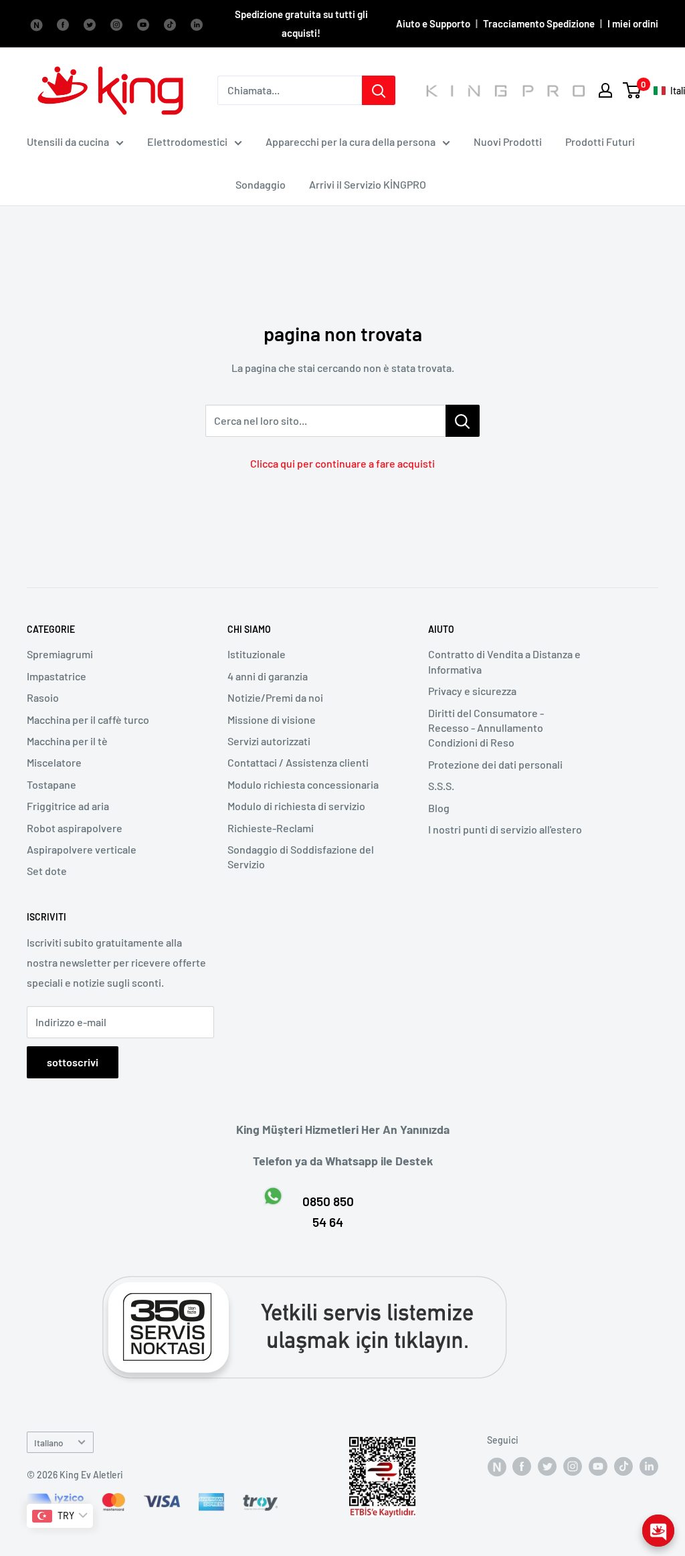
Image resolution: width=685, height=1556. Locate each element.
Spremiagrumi (60, 654)
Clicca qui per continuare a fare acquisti (342, 463)
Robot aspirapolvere (74, 827)
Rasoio (43, 697)
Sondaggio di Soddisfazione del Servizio (300, 856)
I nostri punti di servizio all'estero (505, 829)
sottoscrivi (72, 1062)
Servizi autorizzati (268, 741)
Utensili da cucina (68, 141)
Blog (439, 807)
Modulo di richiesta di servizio (296, 805)
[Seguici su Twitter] (90, 23)
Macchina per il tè (67, 741)
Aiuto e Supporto (433, 23)
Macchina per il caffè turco (88, 719)
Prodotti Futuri (600, 141)
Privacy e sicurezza (472, 690)
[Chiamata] (378, 90)
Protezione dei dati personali (495, 764)
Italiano (49, 1442)
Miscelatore (54, 762)
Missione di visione (271, 719)
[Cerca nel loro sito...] (463, 421)
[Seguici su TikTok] (170, 23)
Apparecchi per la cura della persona (350, 141)
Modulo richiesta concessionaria (303, 784)
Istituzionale (256, 654)
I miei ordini (632, 23)
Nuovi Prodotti (508, 141)
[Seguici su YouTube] (143, 23)
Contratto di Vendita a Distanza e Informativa (504, 661)
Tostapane (51, 784)
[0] (632, 90)
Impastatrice (56, 676)
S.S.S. (441, 785)
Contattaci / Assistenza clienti (298, 762)
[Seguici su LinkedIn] (197, 23)
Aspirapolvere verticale (81, 849)
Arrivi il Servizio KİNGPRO (367, 184)
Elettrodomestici (187, 141)
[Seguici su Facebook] (36, 23)
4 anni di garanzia (267, 676)
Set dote (47, 870)
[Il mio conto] (605, 90)
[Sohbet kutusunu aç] (658, 1531)
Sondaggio (260, 184)
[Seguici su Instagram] (116, 23)
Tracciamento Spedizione (539, 23)
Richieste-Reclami (270, 827)
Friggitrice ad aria (68, 805)
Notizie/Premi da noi (275, 697)
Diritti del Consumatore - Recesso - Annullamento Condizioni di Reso (486, 727)
